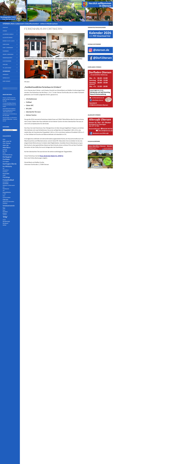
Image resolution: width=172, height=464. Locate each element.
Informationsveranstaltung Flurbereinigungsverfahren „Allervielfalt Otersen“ (9, 110)
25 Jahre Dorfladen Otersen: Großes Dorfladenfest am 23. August (9, 104)
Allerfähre (6, 147)
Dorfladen (6, 159)
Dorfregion (6, 161)
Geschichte (5, 183)
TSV (5, 216)
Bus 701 (5, 151)
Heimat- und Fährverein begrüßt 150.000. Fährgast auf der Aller (9, 99)
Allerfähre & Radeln (8, 34)
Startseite (5, 27)
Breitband (5, 149)
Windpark (5, 223)
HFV (4, 187)
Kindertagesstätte (7, 57)
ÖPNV (4, 225)
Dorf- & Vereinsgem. (8, 47)
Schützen (5, 203)
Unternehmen (6, 71)
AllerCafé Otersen (7, 37)
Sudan (5, 214)
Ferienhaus (5, 171)
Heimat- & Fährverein (8, 54)
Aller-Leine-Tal (7, 141)
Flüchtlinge (6, 177)
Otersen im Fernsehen (8, 201)
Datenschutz (6, 77)
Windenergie (6, 221)
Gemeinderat (5, 182)
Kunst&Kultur (7, 192)
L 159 (4, 194)
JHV (3, 190)
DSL (3, 168)
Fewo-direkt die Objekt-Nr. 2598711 (51, 156)
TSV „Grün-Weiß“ (7, 67)
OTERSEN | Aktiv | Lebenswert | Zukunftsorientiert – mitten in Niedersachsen (30, 24)
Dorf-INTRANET (6, 81)
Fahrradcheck (6, 170)
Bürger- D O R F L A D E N (8, 40)
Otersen (5, 30)
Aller (4, 139)
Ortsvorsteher (7, 197)
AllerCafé (6, 145)
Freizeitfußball (8, 180)
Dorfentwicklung (7, 154)
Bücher (4, 153)
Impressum (5, 74)
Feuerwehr (6, 51)
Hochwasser (6, 188)
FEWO (4, 175)
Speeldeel (5, 64)
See (4, 208)
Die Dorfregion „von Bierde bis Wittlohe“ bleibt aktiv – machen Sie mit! (10, 119)
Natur (4, 195)
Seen (4, 210)
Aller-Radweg (6, 143)
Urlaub (4, 219)
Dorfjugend (6, 44)
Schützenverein (7, 61)
